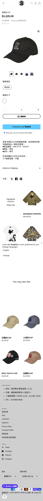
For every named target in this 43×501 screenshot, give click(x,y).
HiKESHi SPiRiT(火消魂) (22, 493)
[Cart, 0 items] (39, 3)
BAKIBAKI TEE (11, 238)
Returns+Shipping (10, 168)
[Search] (32, 3)
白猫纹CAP (11, 326)
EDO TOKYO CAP (11, 361)
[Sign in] (35, 3)
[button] (38, 110)
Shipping (14, 20)
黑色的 (7, 87)
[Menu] (3, 3)
